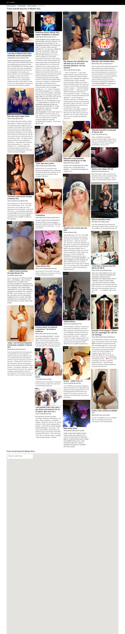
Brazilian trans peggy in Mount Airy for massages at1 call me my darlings (105, 332)
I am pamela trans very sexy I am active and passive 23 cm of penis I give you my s (47, 409)
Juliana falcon (69, 322)
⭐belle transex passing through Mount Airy (17, 272)
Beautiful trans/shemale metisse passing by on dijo (75, 159)
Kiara (37, 377)
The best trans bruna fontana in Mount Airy (19, 197)
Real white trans (70, 428)
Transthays (40, 215)
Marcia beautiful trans (101, 219)
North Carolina (31, 6)
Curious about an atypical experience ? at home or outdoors (46, 329)
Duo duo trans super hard (18, 116)
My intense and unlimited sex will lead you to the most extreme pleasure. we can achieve (76, 64)
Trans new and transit (44, 163)
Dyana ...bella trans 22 (73, 381)
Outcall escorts (11, 6)
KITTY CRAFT (11, 2)
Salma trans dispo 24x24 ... (103, 169)
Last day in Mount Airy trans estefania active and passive (19, 54)
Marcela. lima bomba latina (103, 61)
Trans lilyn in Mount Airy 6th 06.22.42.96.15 (104, 267)
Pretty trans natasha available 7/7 (104, 412)
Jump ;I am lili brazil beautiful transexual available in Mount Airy (19, 345)
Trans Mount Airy (42, 266)
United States (22, 6)
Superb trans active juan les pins (75, 229)
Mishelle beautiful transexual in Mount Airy (104, 131)
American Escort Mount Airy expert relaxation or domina (47, 33)
